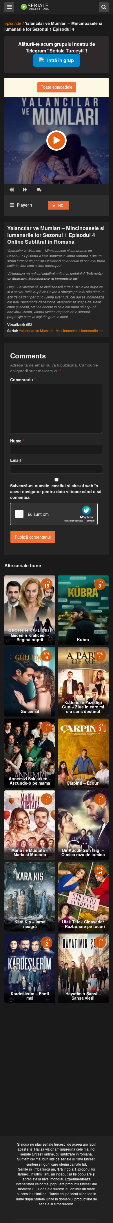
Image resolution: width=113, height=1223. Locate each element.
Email (16, 460)
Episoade (12, 23)
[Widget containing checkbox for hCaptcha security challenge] (54, 514)
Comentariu (23, 379)
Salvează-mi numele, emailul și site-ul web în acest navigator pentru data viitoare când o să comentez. (55, 491)
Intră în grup (60, 60)
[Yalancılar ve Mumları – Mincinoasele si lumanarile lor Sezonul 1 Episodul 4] (56, 140)
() (39, 189)
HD (60, 205)
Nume (17, 441)
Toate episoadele (56, 87)
